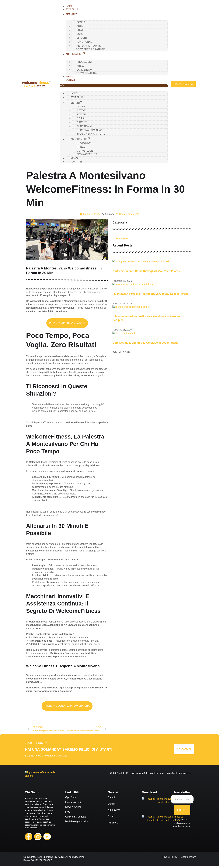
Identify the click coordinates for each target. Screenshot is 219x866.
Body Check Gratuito (90, 49)
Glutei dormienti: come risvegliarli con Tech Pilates (146, 271)
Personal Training (89, 45)
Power (81, 30)
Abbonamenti (74, 54)
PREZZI (80, 65)
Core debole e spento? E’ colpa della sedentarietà (145, 342)
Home (69, 6)
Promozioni (84, 62)
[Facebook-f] (28, 836)
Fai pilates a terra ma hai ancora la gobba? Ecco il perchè (150, 293)
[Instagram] (38, 836)
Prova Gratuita (86, 73)
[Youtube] (47, 836)
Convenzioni (84, 69)
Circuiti (81, 38)
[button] (114, 85)
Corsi (80, 34)
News (69, 76)
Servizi (70, 14)
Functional (84, 42)
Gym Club (72, 9)
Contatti (71, 80)
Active (80, 26)
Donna (80, 22)
